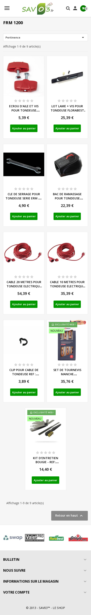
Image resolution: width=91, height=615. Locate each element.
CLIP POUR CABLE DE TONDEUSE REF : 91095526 (24, 374)
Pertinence (45, 37)
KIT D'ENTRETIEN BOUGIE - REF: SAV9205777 (45, 462)
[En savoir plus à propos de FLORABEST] (56, 537)
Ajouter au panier (24, 128)
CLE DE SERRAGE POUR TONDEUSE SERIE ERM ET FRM (24, 198)
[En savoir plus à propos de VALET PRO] (34, 537)
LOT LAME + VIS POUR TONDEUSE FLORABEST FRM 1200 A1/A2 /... (67, 110)
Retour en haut (69, 515)
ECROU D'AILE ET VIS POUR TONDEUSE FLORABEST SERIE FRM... (24, 110)
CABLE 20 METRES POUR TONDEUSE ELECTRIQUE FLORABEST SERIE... (24, 286)
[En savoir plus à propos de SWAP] (12, 537)
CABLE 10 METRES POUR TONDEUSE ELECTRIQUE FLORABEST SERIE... (67, 286)
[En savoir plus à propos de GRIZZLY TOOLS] (78, 537)
